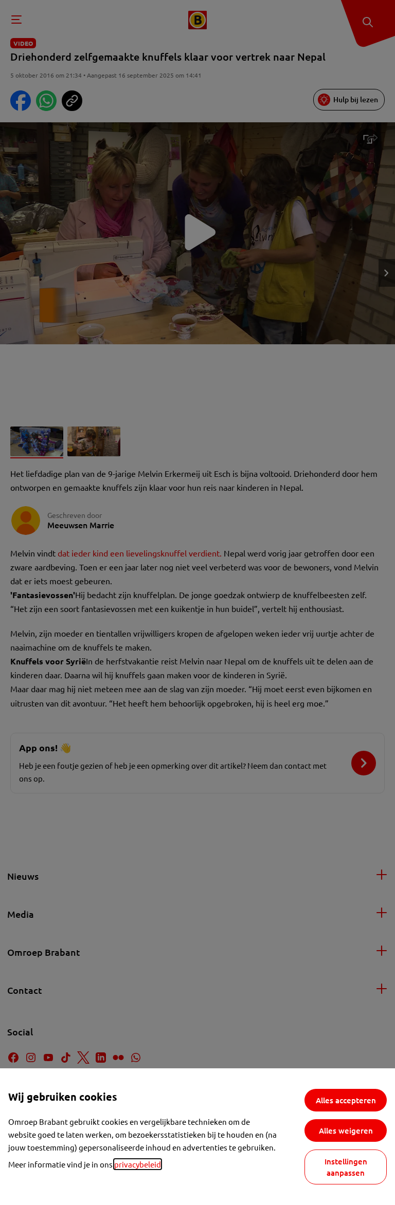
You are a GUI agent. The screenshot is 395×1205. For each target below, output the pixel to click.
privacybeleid (137, 1164)
